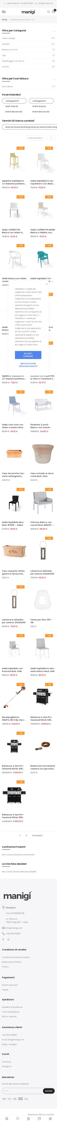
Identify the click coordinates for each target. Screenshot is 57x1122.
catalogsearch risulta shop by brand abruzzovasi (40, 101)
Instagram (7, 1066)
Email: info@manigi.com (13, 1039)
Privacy (5, 966)
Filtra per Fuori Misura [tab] (15, 78)
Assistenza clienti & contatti (41, 1114)
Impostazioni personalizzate (28, 364)
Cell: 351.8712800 (9, 1035)
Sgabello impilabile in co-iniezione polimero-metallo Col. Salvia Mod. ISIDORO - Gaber (14, 182)
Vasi (4, 55)
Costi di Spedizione (10, 1011)
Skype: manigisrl (9, 1044)
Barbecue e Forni (9, 49)
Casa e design (8, 38)
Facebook (6, 1061)
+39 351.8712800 (13, 933)
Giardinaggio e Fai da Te (13, 61)
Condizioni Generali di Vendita (16, 957)
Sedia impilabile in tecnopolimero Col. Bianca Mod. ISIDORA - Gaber (42, 182)
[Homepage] (28, 1118)
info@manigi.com (45, 3)
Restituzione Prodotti (11, 962)
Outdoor (6, 44)
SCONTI (5, 66)
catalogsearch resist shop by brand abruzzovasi (13, 101)
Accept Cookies (28, 354)
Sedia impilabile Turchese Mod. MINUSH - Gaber (41, 280)
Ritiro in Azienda (9, 1016)
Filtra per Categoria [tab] (14, 30)
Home (5, 19)
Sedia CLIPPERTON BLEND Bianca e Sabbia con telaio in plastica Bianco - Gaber (42, 231)
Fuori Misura (7, 86)
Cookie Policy (32, 315)
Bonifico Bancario (10, 985)
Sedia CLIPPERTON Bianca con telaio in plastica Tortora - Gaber (12, 231)
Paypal (5, 989)
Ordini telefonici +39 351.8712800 (20, 3)
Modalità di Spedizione (12, 1007)
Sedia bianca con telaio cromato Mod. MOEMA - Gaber (14, 280)
